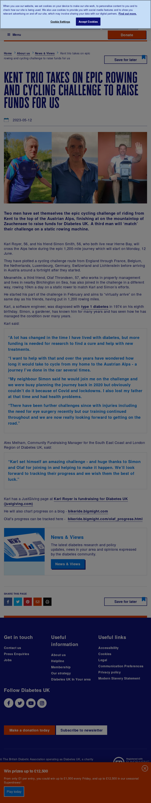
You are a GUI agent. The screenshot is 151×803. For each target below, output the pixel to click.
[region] (75, 14)
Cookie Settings (60, 21)
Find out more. (128, 13)
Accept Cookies (88, 21)
